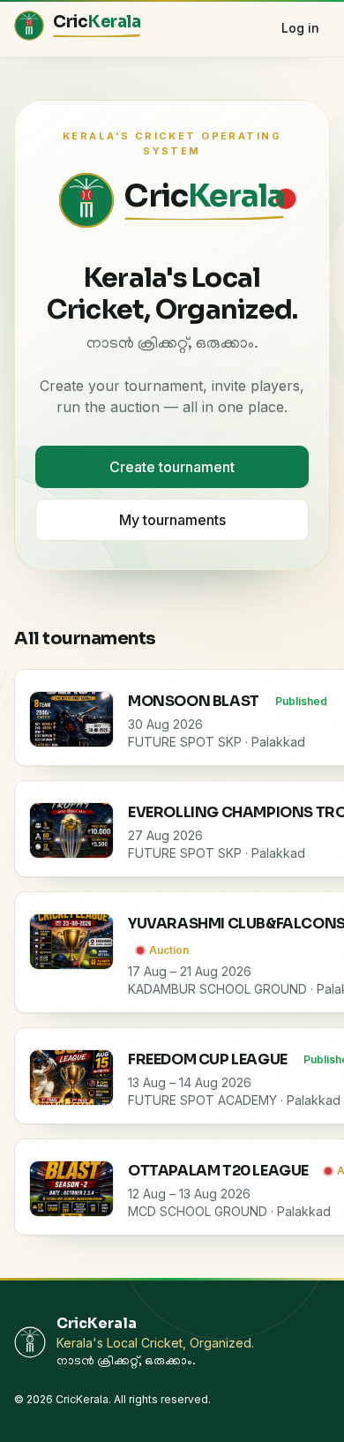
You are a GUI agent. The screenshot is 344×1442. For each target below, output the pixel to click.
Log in (300, 27)
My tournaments (172, 520)
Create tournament (172, 467)
